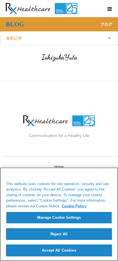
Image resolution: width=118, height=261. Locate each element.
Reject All (59, 234)
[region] (59, 214)
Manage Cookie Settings (59, 217)
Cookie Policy (74, 206)
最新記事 (14, 38)
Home (59, 167)
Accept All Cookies (59, 250)
